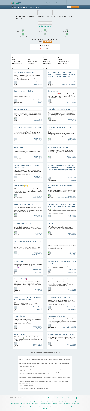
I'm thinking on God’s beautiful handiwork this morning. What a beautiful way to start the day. (61, 205)
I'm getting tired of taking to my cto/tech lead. (27, 127)
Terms (78, 397)
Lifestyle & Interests (58, 403)
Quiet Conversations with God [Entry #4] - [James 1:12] (60, 128)
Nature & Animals (56, 405)
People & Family (15, 403)
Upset (49, 401)
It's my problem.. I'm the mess (56, 316)
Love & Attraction (14, 405)
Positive (13, 401)
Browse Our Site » (45, 23)
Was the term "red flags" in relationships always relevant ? (62, 262)
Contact (60, 397)
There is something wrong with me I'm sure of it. (27, 242)
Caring (61, 401)
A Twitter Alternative (67, 31)
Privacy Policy (56, 51)
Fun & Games (35, 403)
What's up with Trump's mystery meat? (59, 297)
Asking (71, 401)
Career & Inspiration (26, 403)
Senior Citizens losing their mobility (58, 147)
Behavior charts (18, 147)
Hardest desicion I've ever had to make (59, 109)
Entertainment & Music (46, 403)
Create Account (47, 41)
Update (77, 401)
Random (37, 401)
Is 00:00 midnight (19, 261)
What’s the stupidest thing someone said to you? (60, 187)
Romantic (55, 401)
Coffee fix (51, 241)
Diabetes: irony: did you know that (24, 72)
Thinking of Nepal (19, 279)
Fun (31, 401)
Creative (26, 401)
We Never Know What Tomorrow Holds (25, 204)
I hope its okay (52, 223)
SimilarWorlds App (45, 26)
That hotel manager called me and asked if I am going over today (28, 167)
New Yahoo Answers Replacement (45, 31)
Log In (69, 7)
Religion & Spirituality (46, 405)
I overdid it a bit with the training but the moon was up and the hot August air (27, 298)
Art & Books (67, 403)
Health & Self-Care (75, 405)
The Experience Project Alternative (23, 31)
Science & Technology (35, 405)
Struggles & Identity (25, 405)
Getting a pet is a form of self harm (24, 91)
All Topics (45, 408)
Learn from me (18, 185)
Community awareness (20, 109)
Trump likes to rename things (22, 223)
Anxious (43, 401)
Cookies (62, 51)
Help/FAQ (66, 397)
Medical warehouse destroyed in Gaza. (59, 279)
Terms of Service (50, 51)
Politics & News (76, 403)
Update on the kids (19, 334)
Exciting (19, 401)
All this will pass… (19, 316)
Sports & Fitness (66, 405)
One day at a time (53, 91)
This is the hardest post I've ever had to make (61, 334)
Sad (67, 401)
